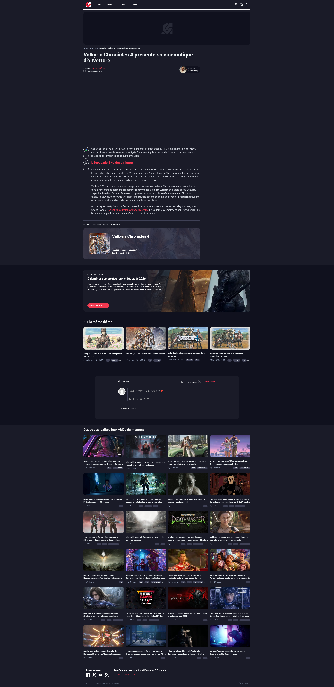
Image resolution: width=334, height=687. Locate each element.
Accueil (88, 48)
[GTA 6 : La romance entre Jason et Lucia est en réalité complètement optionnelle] (188, 446)
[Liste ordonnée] (145, 399)
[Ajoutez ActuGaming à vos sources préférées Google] (86, 149)
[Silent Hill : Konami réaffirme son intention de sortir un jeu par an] (146, 522)
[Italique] (134, 399)
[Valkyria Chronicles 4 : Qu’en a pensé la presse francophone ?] (104, 338)
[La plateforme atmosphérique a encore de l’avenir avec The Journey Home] (230, 636)
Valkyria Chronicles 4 (130, 236)
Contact (117, 675)
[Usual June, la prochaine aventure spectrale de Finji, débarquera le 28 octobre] (104, 483)
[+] (152, 399)
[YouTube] (100, 675)
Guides (122, 5)
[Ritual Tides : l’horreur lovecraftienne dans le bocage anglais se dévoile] (188, 483)
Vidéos (134, 5)
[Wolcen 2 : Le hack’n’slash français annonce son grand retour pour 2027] (188, 597)
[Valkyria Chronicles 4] (99, 243)
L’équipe (135, 675)
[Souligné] (137, 399)
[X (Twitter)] (94, 675)
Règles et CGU (243, 683)
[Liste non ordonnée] (148, 399)
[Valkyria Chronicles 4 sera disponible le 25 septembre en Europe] (230, 338)
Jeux (99, 5)
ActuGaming (88, 4)
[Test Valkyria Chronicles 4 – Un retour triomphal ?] (146, 338)
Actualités (95, 48)
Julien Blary (193, 71)
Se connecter (210, 381)
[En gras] (130, 399)
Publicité (126, 675)
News (109, 5)
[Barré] (141, 399)
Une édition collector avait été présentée (128, 210)
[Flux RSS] (107, 675)
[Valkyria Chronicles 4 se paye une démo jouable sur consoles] (188, 338)
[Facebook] (88, 675)
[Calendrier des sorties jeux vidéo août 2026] (167, 291)
